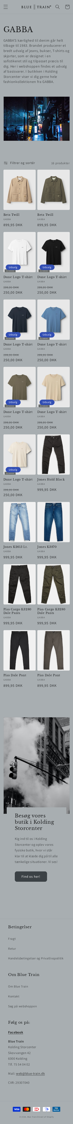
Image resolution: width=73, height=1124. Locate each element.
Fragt (12, 939)
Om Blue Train (18, 986)
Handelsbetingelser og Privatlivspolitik (36, 958)
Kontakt (13, 996)
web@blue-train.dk (30, 1073)
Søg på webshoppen (22, 1006)
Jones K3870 (47, 547)
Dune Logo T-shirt (18, 277)
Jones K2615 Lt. (15, 547)
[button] (5, 7)
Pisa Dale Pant (14, 675)
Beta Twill (11, 215)
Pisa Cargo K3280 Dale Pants (17, 611)
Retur (12, 948)
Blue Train (32, 1117)
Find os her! (30, 876)
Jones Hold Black (51, 479)
